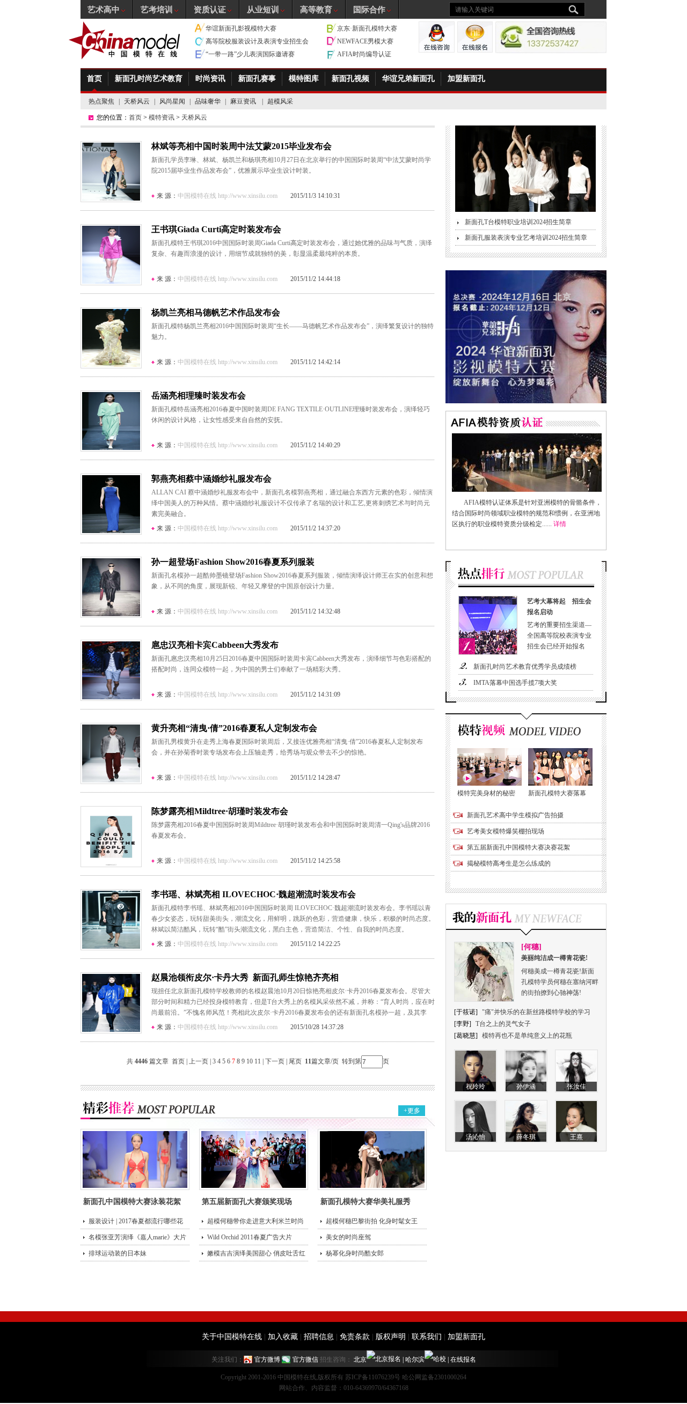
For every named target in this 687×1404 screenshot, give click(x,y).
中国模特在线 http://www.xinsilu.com (227, 195)
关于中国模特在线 (232, 1337)
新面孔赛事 (257, 79)
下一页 (274, 1061)
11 (257, 1061)
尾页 (296, 1061)
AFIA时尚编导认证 (364, 54)
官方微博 (267, 1359)
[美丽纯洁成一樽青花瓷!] (484, 999)
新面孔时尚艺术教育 (148, 79)
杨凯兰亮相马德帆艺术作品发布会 (215, 312)
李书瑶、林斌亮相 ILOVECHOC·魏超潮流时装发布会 (253, 894)
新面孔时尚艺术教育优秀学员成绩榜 (524, 666)
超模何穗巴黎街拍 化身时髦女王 (372, 1221)
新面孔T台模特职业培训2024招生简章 (518, 222)
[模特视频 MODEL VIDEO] (525, 730)
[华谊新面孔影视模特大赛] (525, 401)
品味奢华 (208, 101)
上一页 (198, 1061)
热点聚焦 (101, 101)
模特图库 (304, 79)
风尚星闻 (172, 101)
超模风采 (280, 101)
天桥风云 (137, 101)
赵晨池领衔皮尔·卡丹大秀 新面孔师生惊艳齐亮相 (245, 977)
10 (249, 1061)
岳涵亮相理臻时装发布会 (198, 395)
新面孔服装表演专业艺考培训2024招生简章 (526, 237)
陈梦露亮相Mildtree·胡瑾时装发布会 (219, 811)
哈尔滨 (415, 1359)
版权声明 (391, 1337)
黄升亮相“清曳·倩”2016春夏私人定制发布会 (234, 728)
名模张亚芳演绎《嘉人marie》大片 (137, 1237)
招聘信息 (319, 1337)
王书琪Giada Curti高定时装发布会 (216, 229)
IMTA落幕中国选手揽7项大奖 (515, 682)
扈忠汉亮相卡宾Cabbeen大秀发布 (215, 644)
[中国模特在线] (126, 40)
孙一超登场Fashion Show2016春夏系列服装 (233, 561)
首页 (94, 79)
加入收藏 (283, 1337)
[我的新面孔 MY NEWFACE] (526, 919)
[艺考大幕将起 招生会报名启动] (487, 652)
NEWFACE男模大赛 (365, 41)
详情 (559, 524)
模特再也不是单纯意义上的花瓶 (527, 1035)
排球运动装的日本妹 (118, 1253)
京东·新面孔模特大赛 (367, 28)
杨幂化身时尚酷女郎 (355, 1253)
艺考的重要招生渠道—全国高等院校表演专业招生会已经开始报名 (559, 623)
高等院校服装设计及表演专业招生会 (257, 41)
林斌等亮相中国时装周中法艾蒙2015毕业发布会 (241, 146)
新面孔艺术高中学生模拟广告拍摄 (515, 815)
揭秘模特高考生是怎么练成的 (509, 863)
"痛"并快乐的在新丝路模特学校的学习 (536, 1012)
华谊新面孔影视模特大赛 (241, 28)
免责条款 (355, 1337)
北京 (360, 1359)
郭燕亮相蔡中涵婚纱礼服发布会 (211, 478)
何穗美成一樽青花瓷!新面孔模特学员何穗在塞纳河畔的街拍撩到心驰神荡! (559, 975)
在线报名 (463, 1359)
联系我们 (427, 1337)
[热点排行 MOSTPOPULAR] (525, 577)
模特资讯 (161, 117)
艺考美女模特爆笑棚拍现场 (505, 831)
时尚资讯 (210, 79)
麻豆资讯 (244, 101)
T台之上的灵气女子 (503, 1024)
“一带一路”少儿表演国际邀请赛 (250, 54)
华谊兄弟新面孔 (408, 79)
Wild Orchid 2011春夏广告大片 (249, 1237)
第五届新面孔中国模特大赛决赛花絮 (518, 847)
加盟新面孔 (466, 79)
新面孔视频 (350, 79)
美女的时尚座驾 (348, 1237)
